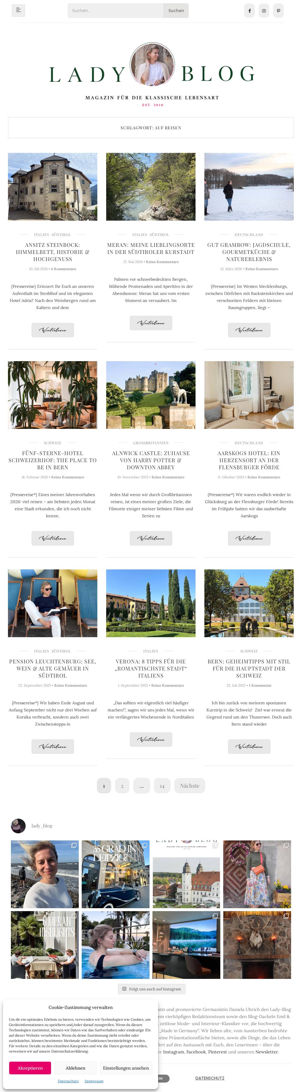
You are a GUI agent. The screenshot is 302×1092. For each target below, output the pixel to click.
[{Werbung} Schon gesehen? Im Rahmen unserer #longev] (186, 945)
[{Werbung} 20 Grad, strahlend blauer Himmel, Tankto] (116, 945)
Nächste (189, 785)
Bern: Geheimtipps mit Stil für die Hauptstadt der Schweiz (249, 668)
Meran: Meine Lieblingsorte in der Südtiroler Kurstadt (151, 248)
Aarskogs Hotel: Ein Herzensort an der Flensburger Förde (249, 460)
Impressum (94, 1081)
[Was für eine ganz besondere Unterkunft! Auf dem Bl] (257, 874)
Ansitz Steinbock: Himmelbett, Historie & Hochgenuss (53, 251)
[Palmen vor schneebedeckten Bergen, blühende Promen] (45, 945)
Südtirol (61, 234)
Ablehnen (75, 1068)
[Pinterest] (278, 11)
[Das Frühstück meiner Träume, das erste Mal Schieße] (257, 945)
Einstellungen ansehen (126, 1068)
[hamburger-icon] (18, 10)
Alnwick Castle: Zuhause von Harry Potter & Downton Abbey (151, 460)
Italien (41, 234)
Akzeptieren (30, 1068)
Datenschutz (68, 1081)
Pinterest (217, 1052)
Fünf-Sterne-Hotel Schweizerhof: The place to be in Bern (53, 460)
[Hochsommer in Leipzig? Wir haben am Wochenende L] (116, 874)
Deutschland (249, 234)
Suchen (176, 11)
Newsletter (266, 1052)
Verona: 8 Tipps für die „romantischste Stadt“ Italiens (151, 668)
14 (162, 785)
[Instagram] (264, 11)
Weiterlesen (52, 330)
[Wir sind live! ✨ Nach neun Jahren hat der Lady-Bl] (186, 874)
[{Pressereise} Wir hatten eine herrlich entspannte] (45, 874)
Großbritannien (151, 442)
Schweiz (52, 442)
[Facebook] (249, 11)
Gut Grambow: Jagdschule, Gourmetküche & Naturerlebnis (249, 251)
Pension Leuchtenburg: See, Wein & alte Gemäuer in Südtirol (52, 668)
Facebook (196, 1052)
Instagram (173, 1052)
